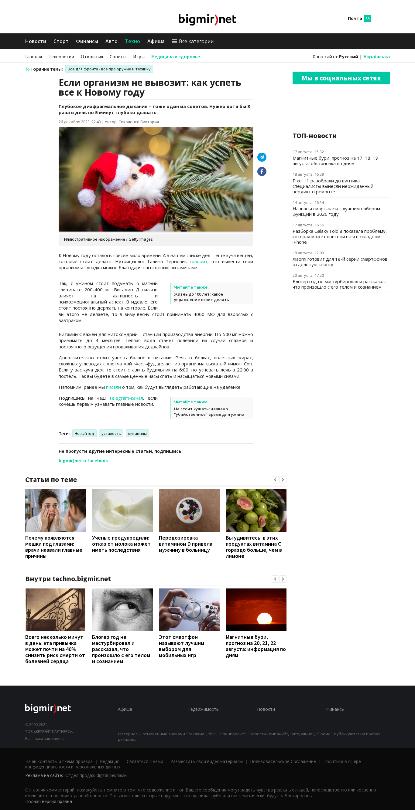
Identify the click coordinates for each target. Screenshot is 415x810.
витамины (137, 433)
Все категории (196, 41)
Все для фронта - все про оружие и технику (109, 69)
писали (113, 387)
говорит (199, 261)
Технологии (61, 56)
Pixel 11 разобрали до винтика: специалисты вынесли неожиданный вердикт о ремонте (333, 186)
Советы (118, 56)
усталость (111, 433)
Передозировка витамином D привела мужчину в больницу (185, 543)
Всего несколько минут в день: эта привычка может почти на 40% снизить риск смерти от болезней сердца (55, 649)
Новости (35, 41)
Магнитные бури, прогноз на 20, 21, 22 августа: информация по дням (256, 646)
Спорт (61, 41)
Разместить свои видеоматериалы (206, 761)
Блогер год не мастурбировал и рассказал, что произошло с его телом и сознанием (121, 649)
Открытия (92, 56)
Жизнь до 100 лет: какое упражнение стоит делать (201, 296)
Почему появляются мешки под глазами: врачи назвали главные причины (53, 546)
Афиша (156, 41)
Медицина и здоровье (175, 56)
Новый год (84, 433)
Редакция (109, 761)
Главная (33, 56)
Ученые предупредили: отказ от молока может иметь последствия (121, 543)
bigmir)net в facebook (83, 460)
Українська (376, 56)
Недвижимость (203, 709)
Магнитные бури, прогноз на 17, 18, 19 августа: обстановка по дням (335, 160)
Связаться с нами (145, 761)
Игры (139, 56)
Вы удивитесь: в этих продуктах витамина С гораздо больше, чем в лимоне (254, 546)
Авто (111, 41)
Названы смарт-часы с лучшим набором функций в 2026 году (336, 211)
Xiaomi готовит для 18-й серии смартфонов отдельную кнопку (340, 261)
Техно (132, 41)
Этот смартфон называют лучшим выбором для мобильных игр (181, 646)
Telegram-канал (126, 398)
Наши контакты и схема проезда (59, 761)
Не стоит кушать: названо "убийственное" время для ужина (209, 411)
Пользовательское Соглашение (283, 761)
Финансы (87, 41)
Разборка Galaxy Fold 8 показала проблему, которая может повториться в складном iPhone (340, 236)
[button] (275, 479)
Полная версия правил (48, 801)
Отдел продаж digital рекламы (96, 775)
